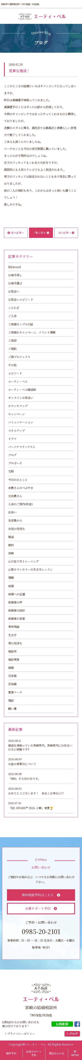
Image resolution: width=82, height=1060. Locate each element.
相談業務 (13, 659)
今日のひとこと (18, 479)
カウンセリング (18, 406)
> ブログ (72, 1034)
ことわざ (13, 307)
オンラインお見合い (20, 398)
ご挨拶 (12, 340)
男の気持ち (15, 643)
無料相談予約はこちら (38, 895)
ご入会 (12, 316)
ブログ (12, 455)
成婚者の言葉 (16, 618)
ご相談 (12, 348)
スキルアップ (16, 430)
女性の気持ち (16, 529)
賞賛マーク (15, 692)
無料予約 (11, 1053)
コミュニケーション (20, 422)
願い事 (12, 708)
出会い (12, 512)
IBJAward (14, 267)
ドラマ (12, 438)
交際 (11, 471)
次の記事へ (64, 233)
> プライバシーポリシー (20, 1034)
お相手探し (15, 275)
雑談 (11, 700)
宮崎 (11, 553)
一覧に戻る (39, 233)
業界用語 (13, 627)
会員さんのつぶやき (20, 488)
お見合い (13, 291)
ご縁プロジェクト (19, 357)
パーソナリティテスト (21, 447)
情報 (11, 577)
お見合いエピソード (20, 299)
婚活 (11, 537)
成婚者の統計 (16, 610)
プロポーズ (15, 463)
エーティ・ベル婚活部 (22, 389)
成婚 (11, 586)
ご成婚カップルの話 (20, 324)
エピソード (15, 373)
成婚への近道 (16, 594)
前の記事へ (17, 233)
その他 (12, 365)
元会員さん (15, 496)
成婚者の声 (15, 602)
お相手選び (15, 283)
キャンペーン (16, 414)
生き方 (12, 635)
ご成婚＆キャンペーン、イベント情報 (31, 332)
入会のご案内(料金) (20, 504)
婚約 (11, 545)
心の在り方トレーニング (23, 561)
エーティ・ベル (17, 381)
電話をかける (56, 1053)
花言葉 (12, 676)
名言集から (15, 520)
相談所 (12, 651)
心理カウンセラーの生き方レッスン (30, 569)
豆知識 (12, 684)
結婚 (11, 667)
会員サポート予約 (38, 908)
